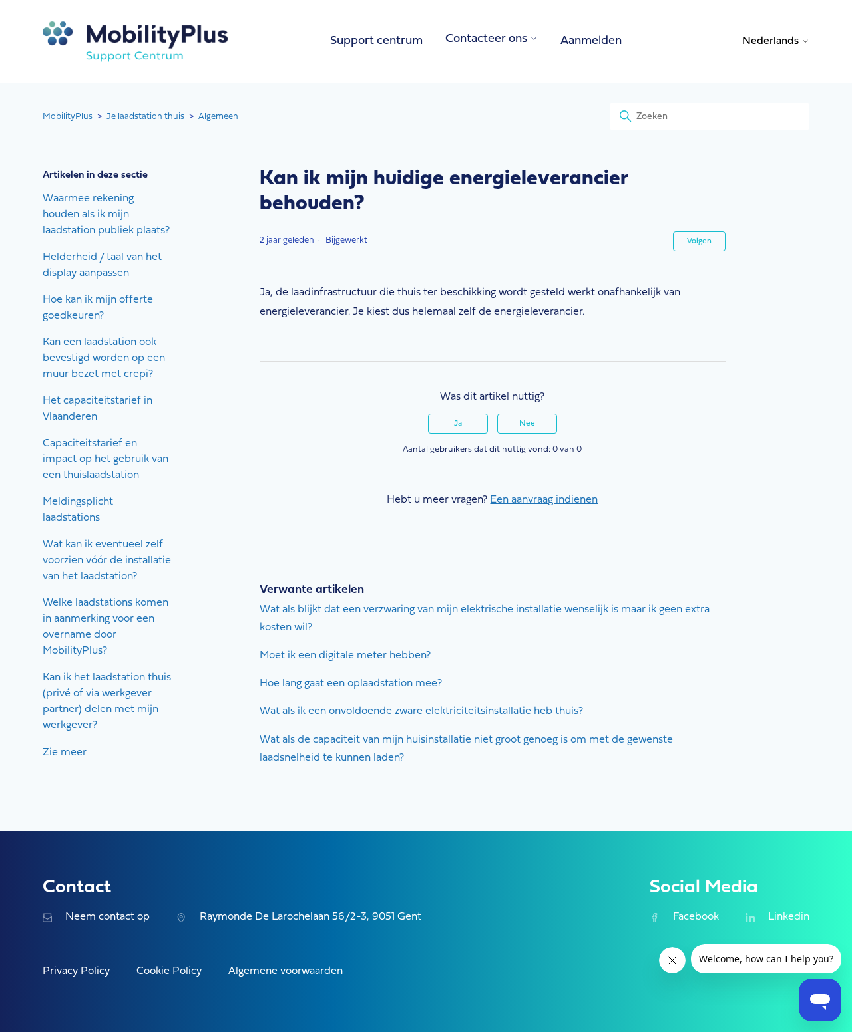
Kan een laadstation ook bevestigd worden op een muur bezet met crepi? (104, 358)
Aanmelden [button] (591, 41)
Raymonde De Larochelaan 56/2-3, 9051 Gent (310, 917)
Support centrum (376, 41)
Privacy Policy (76, 971)
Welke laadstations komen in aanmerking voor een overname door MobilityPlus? (105, 627)
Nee (527, 424)
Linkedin (788, 917)
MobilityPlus (68, 116)
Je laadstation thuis (145, 116)
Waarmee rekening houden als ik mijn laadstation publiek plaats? (106, 215)
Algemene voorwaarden (285, 971)
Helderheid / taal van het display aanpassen (102, 265)
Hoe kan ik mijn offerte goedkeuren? (98, 308)
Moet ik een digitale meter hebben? (345, 655)
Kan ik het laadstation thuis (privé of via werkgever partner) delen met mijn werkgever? (107, 701)
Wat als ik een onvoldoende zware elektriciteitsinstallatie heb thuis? (421, 711)
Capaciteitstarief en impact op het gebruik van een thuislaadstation (105, 459)
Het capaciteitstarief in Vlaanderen (97, 409)
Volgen (699, 241)
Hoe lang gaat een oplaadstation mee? (351, 683)
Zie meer (65, 752)
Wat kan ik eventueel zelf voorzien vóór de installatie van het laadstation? (107, 560)
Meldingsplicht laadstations (78, 510)
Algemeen (218, 116)
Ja (458, 424)
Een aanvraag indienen (544, 500)
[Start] (136, 41)
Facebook (695, 917)
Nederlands (771, 41)
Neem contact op (107, 917)
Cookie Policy (169, 971)
